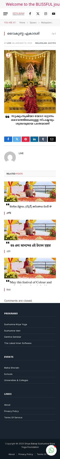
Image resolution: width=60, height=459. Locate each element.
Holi (8, 289)
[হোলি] (30, 233)
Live (9, 43)
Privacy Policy (11, 411)
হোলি (8, 251)
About (7, 404)
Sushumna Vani (12, 330)
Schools (8, 374)
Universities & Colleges (16, 380)
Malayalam (41, 43)
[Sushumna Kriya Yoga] (18, 13)
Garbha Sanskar (12, 336)
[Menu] (5, 13)
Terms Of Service (13, 417)
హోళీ (8, 213)
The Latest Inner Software (18, 343)
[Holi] (30, 271)
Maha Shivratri (11, 367)
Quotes (52, 43)
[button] (51, 450)
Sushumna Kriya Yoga (15, 324)
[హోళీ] (30, 195)
